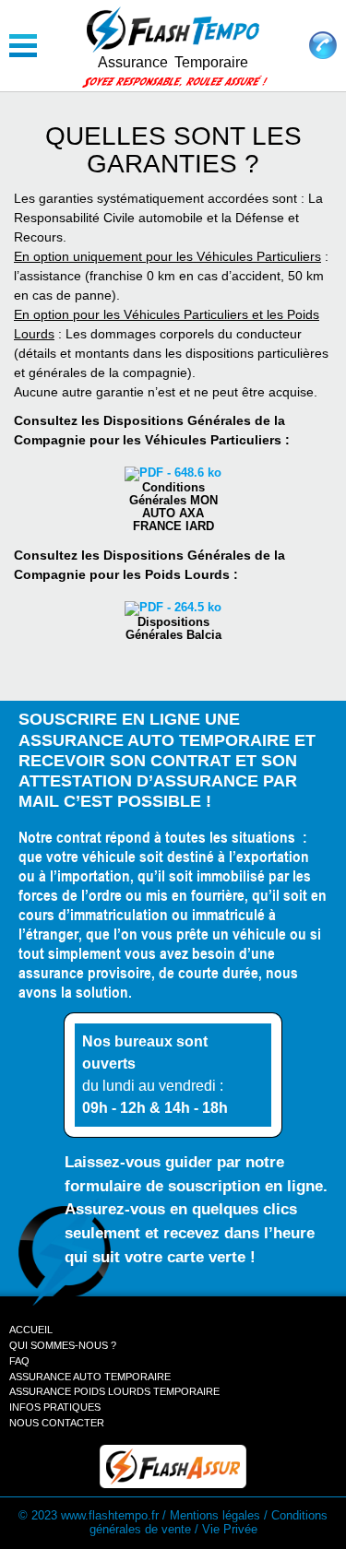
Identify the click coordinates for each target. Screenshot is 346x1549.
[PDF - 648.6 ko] (173, 473)
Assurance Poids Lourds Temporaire (114, 1391)
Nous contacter (56, 1422)
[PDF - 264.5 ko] (173, 608)
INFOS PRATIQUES (55, 1407)
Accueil (31, 1329)
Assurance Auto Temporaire (90, 1376)
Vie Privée (229, 1529)
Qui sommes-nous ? (62, 1345)
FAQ (19, 1360)
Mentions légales (215, 1515)
